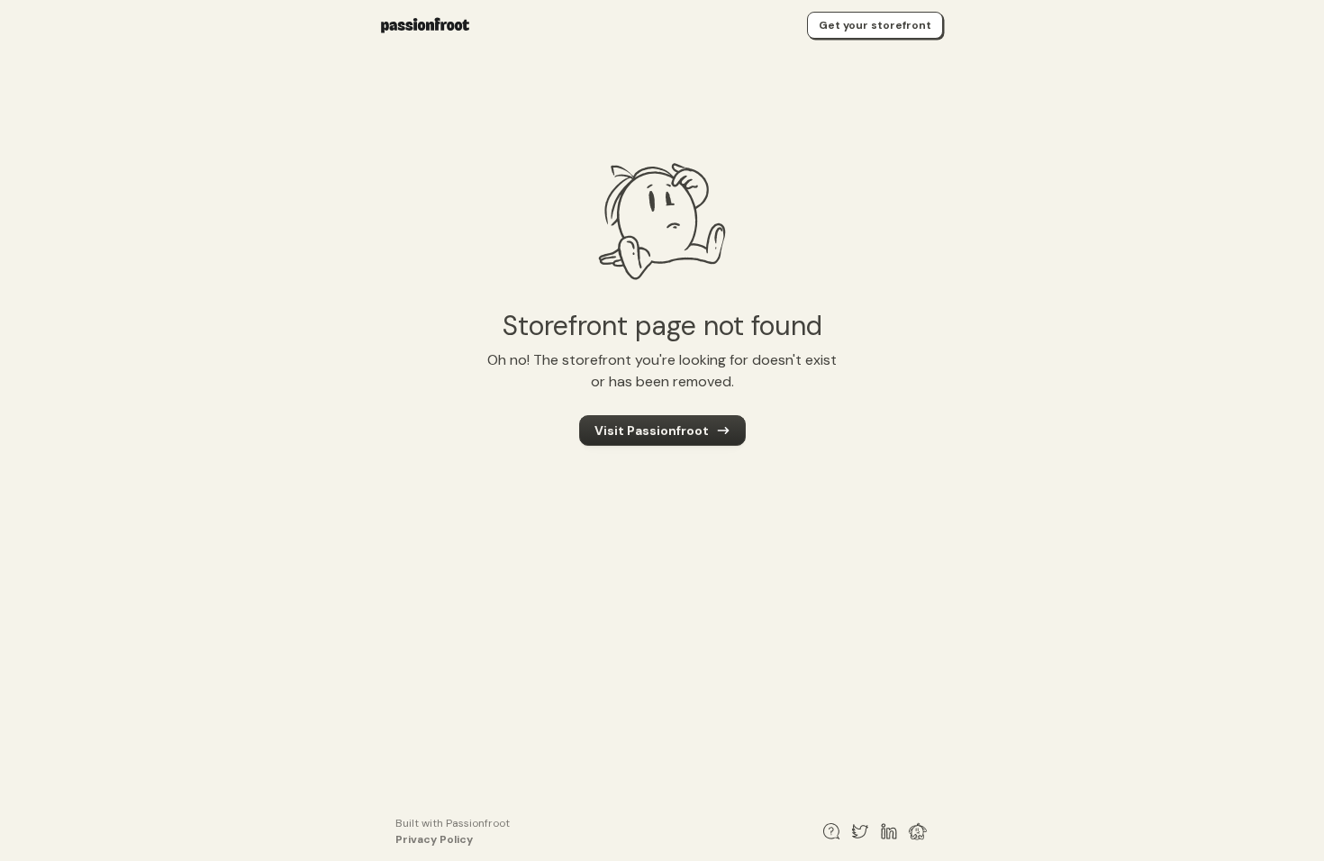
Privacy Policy (434, 839)
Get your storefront (875, 25)
